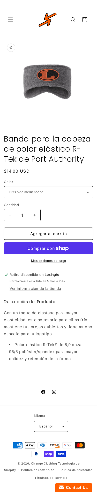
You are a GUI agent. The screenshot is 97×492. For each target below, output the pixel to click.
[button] (10, 19)
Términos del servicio (51, 478)
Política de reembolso (38, 470)
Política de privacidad (76, 470)
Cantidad (11, 205)
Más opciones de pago (48, 261)
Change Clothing (44, 463)
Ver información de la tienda (35, 288)
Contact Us (76, 487)
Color (8, 182)
